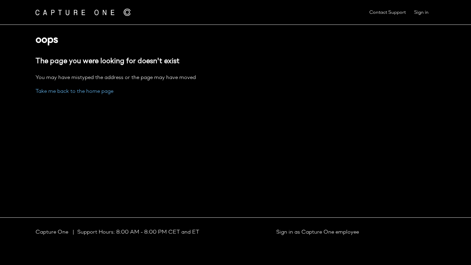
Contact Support (387, 12)
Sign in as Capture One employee (317, 232)
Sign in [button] (421, 12)
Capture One (53, 232)
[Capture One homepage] (83, 12)
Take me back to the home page (74, 91)
